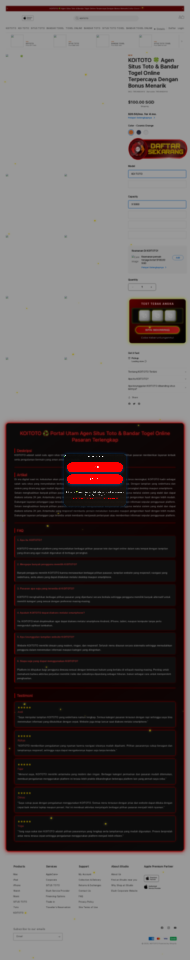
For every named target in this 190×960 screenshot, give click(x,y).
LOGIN (95, 467)
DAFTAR (95, 479)
